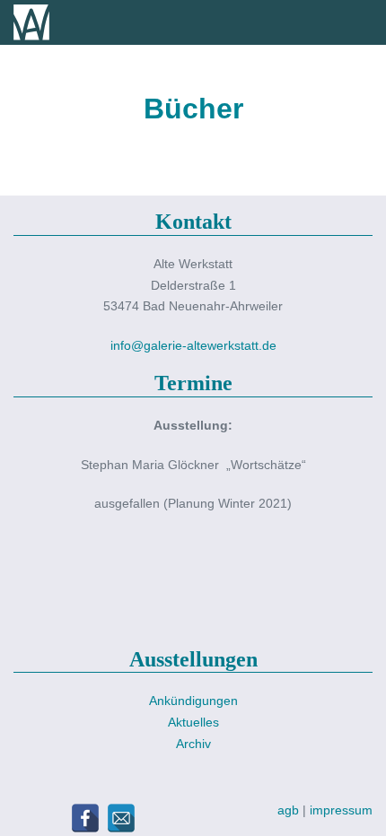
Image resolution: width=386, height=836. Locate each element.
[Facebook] (85, 818)
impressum (341, 810)
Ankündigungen (193, 700)
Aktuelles (193, 722)
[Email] (121, 818)
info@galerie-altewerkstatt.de (193, 345)
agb (290, 810)
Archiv (193, 743)
